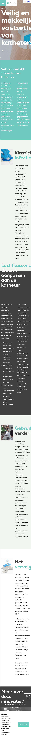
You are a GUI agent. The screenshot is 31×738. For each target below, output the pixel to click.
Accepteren (23, 724)
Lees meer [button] (4, 734)
